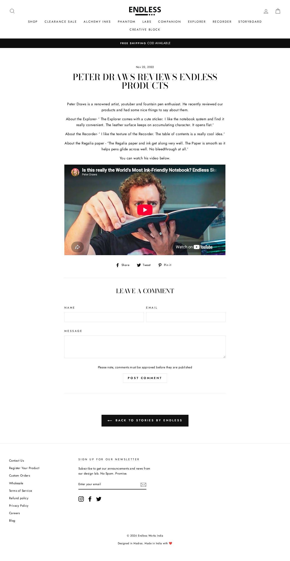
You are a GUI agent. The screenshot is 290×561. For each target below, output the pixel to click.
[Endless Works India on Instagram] (81, 499)
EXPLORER (197, 21)
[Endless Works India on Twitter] (99, 499)
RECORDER (222, 21)
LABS (147, 21)
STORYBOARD (250, 21)
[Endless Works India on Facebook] (90, 499)
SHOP (33, 21)
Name (69, 308)
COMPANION (169, 21)
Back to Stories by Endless (148, 420)
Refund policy (18, 498)
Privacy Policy (19, 505)
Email (152, 308)
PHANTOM (127, 21)
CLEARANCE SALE (61, 21)
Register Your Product (24, 468)
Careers (14, 513)
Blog (12, 520)
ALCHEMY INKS (97, 21)
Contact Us (16, 460)
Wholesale (16, 483)
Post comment (145, 378)
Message (73, 331)
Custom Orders (19, 475)
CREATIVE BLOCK (145, 29)
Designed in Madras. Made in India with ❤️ (145, 543)
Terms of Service (20, 490)
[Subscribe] (143, 484)
